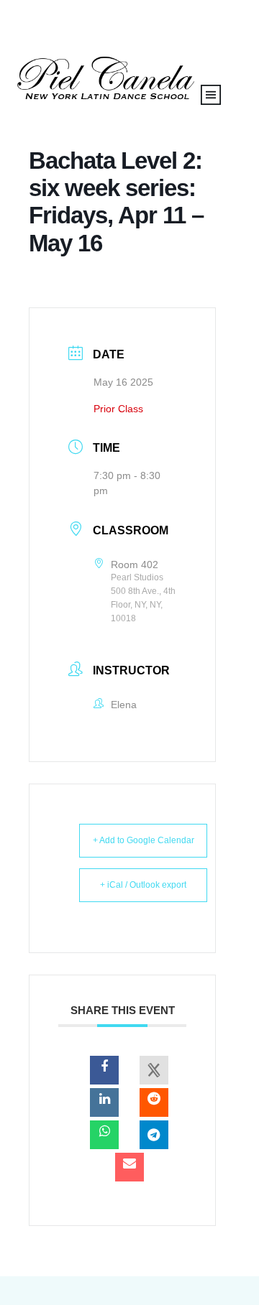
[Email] (129, 1167)
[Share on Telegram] (154, 1134)
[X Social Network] (154, 1070)
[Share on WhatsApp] (104, 1134)
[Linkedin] (104, 1102)
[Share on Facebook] (104, 1070)
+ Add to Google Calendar (143, 840)
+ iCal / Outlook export (143, 885)
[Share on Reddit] (154, 1102)
